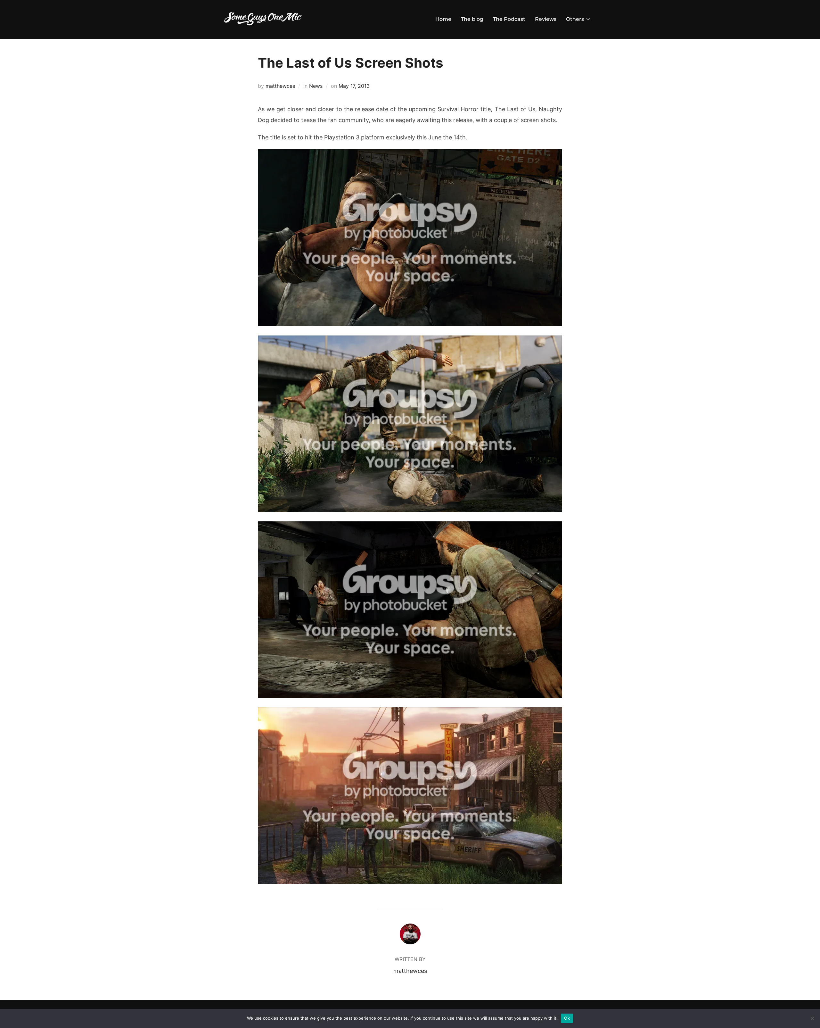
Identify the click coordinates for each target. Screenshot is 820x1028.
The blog (472, 19)
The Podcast (509, 19)
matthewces (280, 86)
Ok (567, 1018)
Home (443, 19)
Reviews (545, 19)
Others (575, 19)
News (316, 86)
